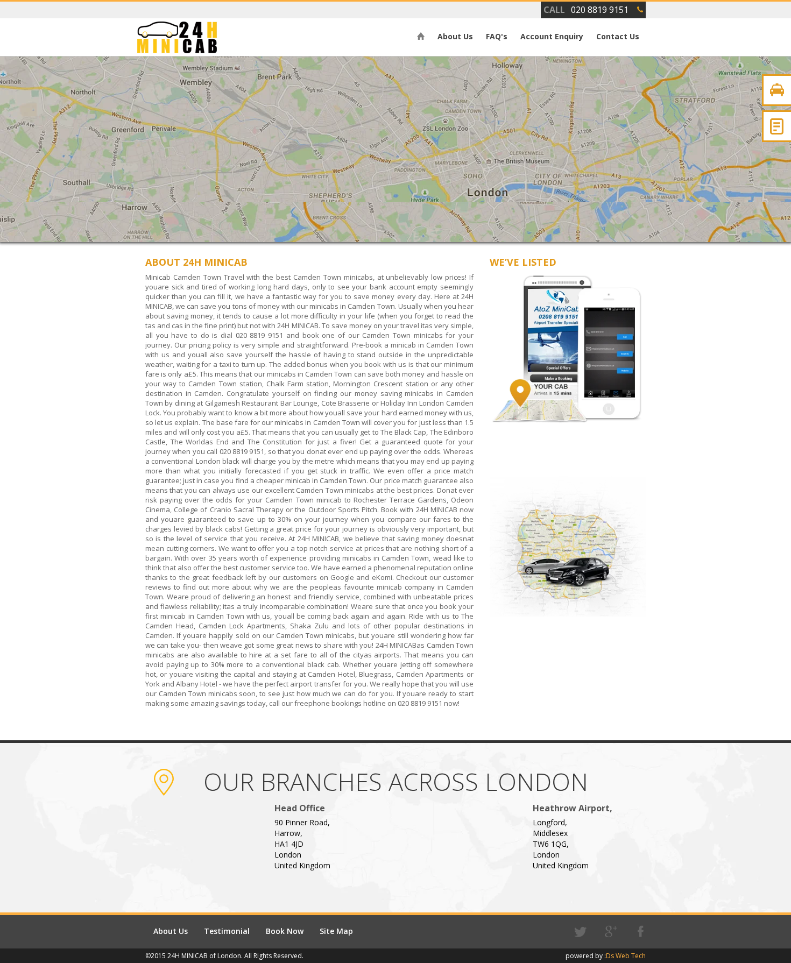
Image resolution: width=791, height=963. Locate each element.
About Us (455, 36)
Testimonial (227, 931)
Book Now (284, 931)
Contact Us (617, 36)
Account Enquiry (551, 36)
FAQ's (496, 36)
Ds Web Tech (626, 955)
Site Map (336, 931)
